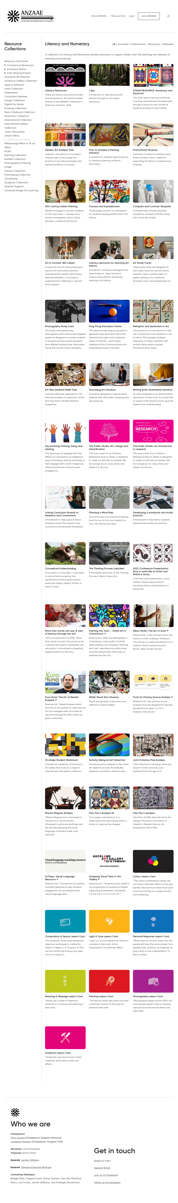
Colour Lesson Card (144, 876)
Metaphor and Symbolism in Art (151, 326)
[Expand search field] (168, 16)
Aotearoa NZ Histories (17, 77)
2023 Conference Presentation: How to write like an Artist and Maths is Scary (151, 571)
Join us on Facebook (106, 1175)
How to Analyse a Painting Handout (104, 151)
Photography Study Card (59, 326)
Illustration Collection (16, 116)
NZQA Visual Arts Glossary (104, 697)
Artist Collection (13, 89)
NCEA (7, 151)
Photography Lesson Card (148, 996)
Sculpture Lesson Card (58, 1053)
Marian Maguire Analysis (59, 813)
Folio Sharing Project (19, 73)
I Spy (92, 90)
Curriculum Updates (15, 96)
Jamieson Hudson (21, 1142)
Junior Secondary (14, 132)
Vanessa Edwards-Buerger (36, 1167)
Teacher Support (14, 186)
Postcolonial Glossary (145, 150)
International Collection (18, 120)
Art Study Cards (142, 263)
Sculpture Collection (16, 182)
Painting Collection (15, 155)
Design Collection (14, 100)
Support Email (102, 1168)
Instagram (114, 1182)
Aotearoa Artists (16, 69)
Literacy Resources (56, 90)
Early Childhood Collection (19, 112)
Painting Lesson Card (101, 996)
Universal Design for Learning (21, 190)
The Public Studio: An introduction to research (152, 447)
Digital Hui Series (14, 104)
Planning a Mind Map (101, 512)
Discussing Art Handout (102, 390)
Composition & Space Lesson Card (65, 936)
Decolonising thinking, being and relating (63, 447)
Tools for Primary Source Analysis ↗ (153, 697)
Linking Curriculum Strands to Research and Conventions (62, 514)
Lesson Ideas (11, 135)
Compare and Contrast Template (152, 206)
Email (97, 1161)
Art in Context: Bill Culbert (60, 263)
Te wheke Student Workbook (61, 760)
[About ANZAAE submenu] (107, 16)
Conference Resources (20, 65)
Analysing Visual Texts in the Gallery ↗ (105, 878)
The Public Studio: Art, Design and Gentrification (108, 447)
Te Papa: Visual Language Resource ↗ (60, 878)
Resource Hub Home (16, 61)
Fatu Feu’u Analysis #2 (101, 813)
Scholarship (11, 179)
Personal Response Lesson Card (151, 936)
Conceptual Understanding (60, 568)
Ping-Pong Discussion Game (105, 326)
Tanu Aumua (18, 1138)
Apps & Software (14, 85)
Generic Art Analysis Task (59, 150)
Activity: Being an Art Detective (107, 760)
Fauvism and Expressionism (104, 206)
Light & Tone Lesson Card (103, 936)
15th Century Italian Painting (61, 206)
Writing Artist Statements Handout (153, 390)
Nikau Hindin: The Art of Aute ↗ (150, 631)
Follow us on (101, 1182)
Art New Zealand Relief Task (61, 390)
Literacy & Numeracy (18, 139)
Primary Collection (15, 171)
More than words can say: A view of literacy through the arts (64, 632)
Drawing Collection (15, 108)
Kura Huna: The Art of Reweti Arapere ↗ (61, 698)
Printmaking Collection (17, 175)
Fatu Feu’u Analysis (144, 813)
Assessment (11, 92)
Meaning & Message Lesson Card (64, 996)
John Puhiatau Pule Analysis (149, 760)
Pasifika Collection (15, 159)
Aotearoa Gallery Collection (20, 81)
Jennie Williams (30, 1160)
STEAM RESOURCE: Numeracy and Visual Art (152, 92)
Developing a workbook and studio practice (153, 514)
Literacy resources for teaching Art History (109, 264)
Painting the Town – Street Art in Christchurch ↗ (107, 632)
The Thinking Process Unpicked (106, 568)
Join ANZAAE (148, 16)
